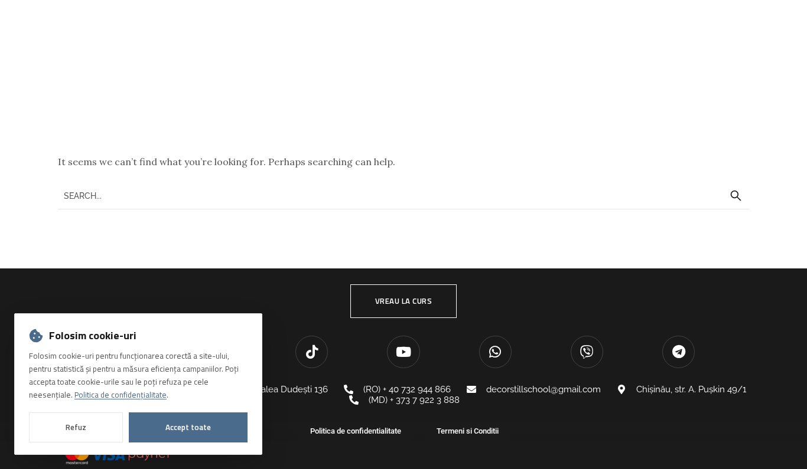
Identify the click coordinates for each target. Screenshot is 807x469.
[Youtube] (403, 352)
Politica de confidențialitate (120, 395)
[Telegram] (678, 352)
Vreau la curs (403, 301)
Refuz (76, 427)
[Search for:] (403, 195)
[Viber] (587, 352)
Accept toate (188, 427)
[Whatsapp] (495, 352)
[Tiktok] (311, 352)
